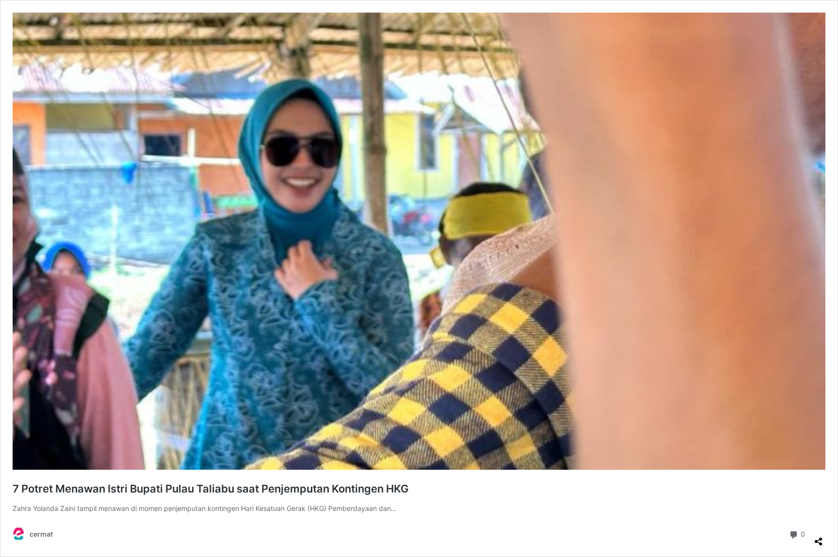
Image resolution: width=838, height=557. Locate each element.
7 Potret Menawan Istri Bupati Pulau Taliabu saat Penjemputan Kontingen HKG (211, 488)
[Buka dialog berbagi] (818, 537)
